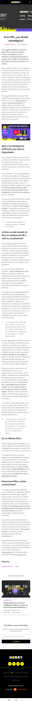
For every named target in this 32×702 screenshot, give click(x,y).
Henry (4, 68)
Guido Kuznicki (20, 101)
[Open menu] (2, 2)
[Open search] (30, 2)
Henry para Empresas (10, 44)
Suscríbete (16, 641)
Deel (8, 68)
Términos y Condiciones (27, 667)
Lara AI (4, 103)
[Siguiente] (30, 594)
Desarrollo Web (7, 600)
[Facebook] (9, 700)
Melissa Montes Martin (15, 103)
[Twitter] (16, 700)
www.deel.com (21, 554)
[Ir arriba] (23, 700)
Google (4, 105)
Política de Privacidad (4, 667)
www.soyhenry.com (16, 685)
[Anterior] (1, 594)
